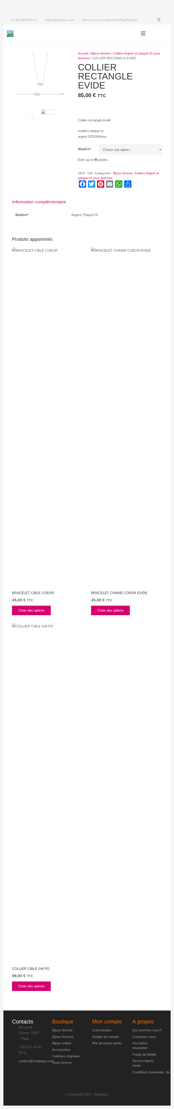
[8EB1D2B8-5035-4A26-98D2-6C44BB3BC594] (40, 78)
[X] (159, 20)
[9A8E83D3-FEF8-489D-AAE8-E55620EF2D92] (47, 116)
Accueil (83, 53)
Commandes (101, 1030)
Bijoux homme (62, 1037)
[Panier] (162, 34)
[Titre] (10, 33)
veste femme (62, 1063)
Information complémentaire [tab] (39, 201)
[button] (143, 33)
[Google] (167, 20)
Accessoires (61, 1050)
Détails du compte (105, 1037)
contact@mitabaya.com (36, 1061)
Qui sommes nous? (147, 1030)
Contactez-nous (144, 1037)
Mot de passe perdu (107, 1043)
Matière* (84, 149)
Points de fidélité (144, 1054)
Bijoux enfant (61, 1043)
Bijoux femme (100, 53)
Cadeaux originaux (66, 1056)
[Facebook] (151, 20)
